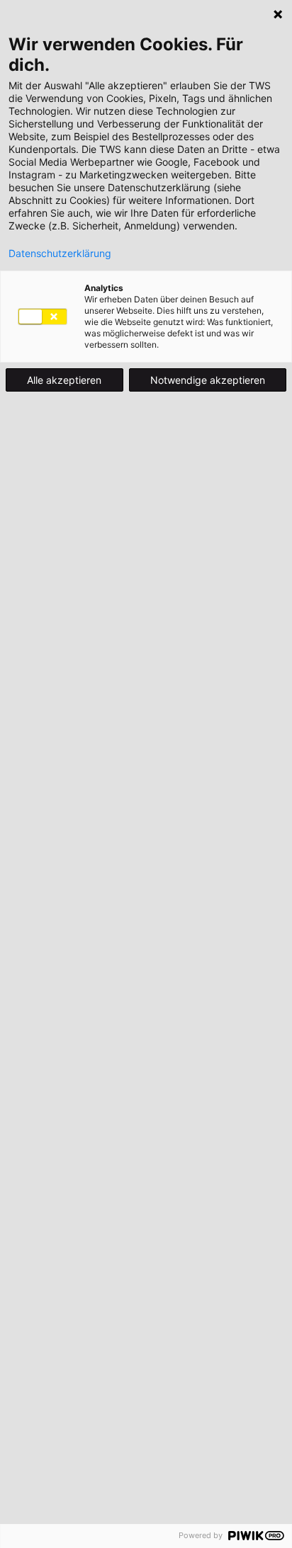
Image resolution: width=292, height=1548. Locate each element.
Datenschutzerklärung (60, 253)
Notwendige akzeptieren (207, 380)
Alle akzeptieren (64, 380)
